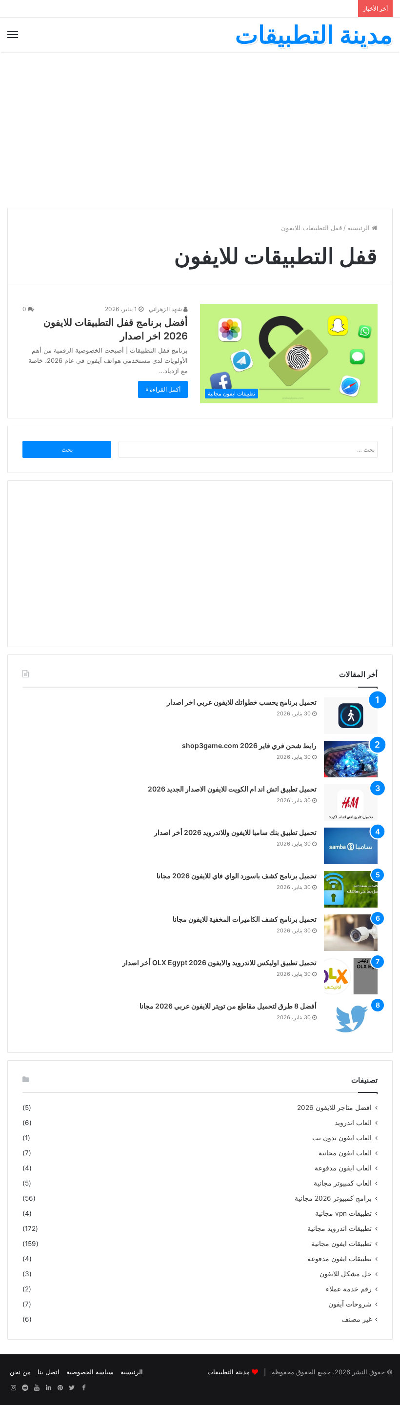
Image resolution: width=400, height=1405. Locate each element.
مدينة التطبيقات (228, 1372)
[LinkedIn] (48, 1388)
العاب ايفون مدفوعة (343, 1168)
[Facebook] (83, 1388)
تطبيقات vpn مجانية (343, 1213)
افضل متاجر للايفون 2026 (334, 1107)
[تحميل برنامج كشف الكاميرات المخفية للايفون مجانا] (351, 932)
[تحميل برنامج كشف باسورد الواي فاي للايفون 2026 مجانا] (351, 889)
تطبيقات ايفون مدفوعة (339, 1259)
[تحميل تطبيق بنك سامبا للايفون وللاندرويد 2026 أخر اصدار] (351, 846)
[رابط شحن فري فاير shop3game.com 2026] (351, 759)
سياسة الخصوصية (90, 1372)
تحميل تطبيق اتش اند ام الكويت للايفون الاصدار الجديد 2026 (232, 789)
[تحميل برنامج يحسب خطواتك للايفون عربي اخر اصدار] (351, 715)
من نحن (20, 1372)
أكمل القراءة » (162, 389)
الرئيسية (359, 228)
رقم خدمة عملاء (349, 1289)
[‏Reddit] (25, 1388)
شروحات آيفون (350, 1304)
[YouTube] (36, 1388)
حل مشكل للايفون (346, 1274)
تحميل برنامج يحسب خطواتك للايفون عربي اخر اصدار (242, 702)
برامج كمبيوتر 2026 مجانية (333, 1198)
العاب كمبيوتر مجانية (343, 1183)
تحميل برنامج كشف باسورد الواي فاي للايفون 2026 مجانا (237, 875)
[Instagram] (13, 1388)
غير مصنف (356, 1319)
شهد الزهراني (166, 309)
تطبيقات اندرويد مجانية (339, 1228)
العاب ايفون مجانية (345, 1153)
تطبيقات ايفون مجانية (341, 1243)
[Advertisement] (200, 129)
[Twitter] (72, 1388)
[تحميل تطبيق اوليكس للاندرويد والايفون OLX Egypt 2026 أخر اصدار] (351, 976)
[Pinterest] (60, 1388)
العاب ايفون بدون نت (342, 1138)
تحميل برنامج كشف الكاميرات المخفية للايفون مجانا (245, 919)
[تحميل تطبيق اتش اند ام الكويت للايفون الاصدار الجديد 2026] (351, 802)
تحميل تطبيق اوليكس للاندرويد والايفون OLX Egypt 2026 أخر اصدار (219, 962)
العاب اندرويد (353, 1123)
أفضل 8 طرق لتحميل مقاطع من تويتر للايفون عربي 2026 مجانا (228, 1006)
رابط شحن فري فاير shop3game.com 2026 (249, 745)
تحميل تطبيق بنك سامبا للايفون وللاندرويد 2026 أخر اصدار (235, 832)
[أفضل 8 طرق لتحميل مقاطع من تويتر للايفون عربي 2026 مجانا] (351, 1019)
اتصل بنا (49, 1372)
